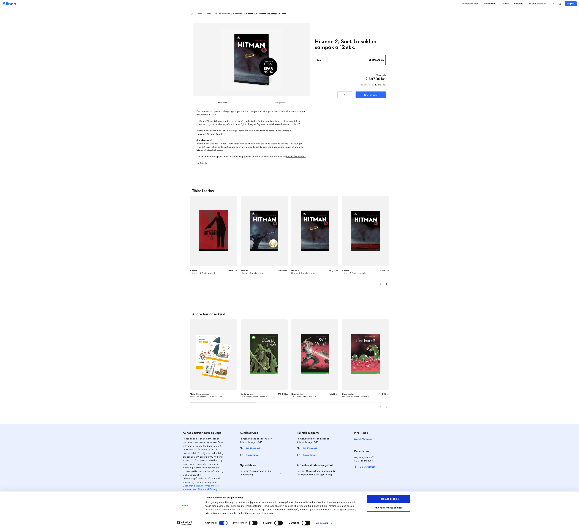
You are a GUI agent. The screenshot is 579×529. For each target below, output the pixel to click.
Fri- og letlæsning (223, 14)
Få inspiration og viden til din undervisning (255, 472)
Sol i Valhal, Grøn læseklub (314, 354)
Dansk (208, 14)
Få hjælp (518, 3)
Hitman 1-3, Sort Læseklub (213, 231)
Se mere (230, 383)
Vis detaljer (322, 523)
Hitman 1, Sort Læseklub (264, 231)
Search (554, 3)
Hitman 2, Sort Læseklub (314, 231)
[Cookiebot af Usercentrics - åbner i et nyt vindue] (185, 523)
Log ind (570, 3)
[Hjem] (9, 3)
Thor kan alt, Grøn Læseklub (365, 354)
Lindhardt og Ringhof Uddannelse (201, 485)
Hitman (238, 14)
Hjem (191, 13)
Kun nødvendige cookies (389, 508)
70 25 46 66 (253, 448)
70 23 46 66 (310, 448)
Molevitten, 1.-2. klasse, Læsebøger (213, 354)
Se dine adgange (537, 3)
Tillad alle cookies (388, 499)
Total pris (381, 75)
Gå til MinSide (363, 439)
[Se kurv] (560, 3)
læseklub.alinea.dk (295, 156)
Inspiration (489, 3)
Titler (199, 14)
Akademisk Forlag (207, 489)
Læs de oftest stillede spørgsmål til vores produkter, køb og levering (316, 472)
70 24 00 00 (367, 467)
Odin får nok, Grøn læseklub (264, 354)
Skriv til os (252, 455)
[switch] (253, 523)
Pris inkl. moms (367, 85)
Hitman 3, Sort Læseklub (365, 231)
